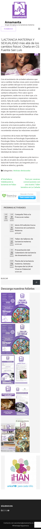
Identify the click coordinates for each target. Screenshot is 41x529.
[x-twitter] (6, 511)
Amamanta (13, 22)
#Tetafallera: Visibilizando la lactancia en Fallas (8, 182)
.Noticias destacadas (21, 171)
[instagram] (4, 511)
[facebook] (2, 511)
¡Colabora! (8, 29)
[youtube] (8, 511)
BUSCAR (4, 278)
